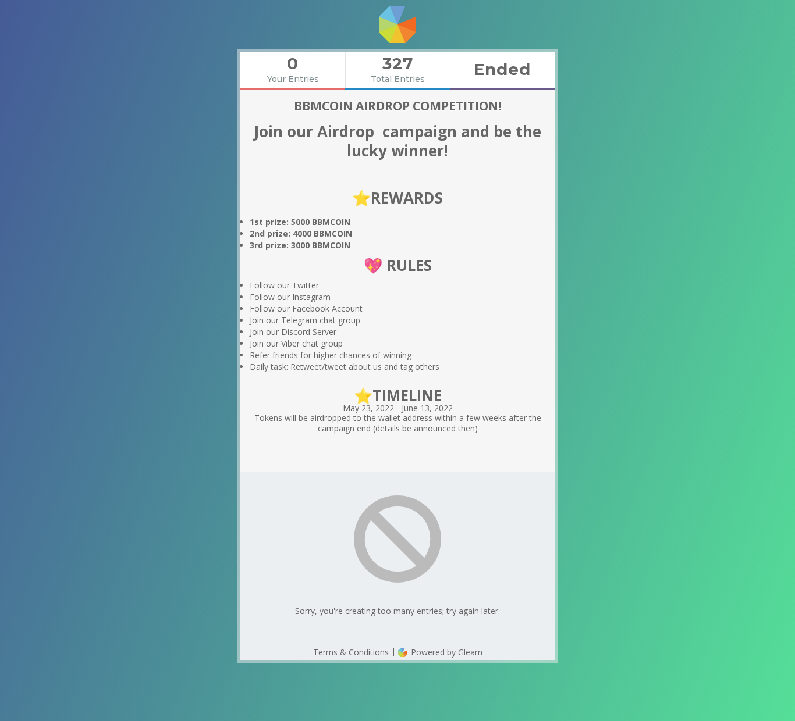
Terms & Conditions (351, 652)
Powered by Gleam (445, 652)
